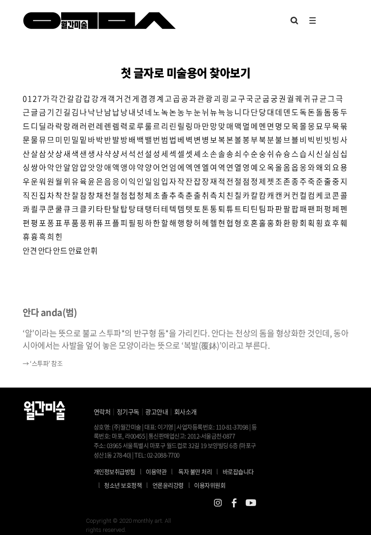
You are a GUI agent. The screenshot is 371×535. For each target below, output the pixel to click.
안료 (75, 250)
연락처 (102, 411)
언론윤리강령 (171, 484)
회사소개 (185, 411)
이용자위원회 (209, 485)
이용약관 (156, 471)
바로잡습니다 (238, 471)
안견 (30, 250)
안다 (45, 250)
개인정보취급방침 (114, 471)
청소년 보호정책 (126, 484)
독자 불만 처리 (195, 471)
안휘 (90, 250)
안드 (60, 250)
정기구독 (128, 411)
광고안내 (156, 411)
